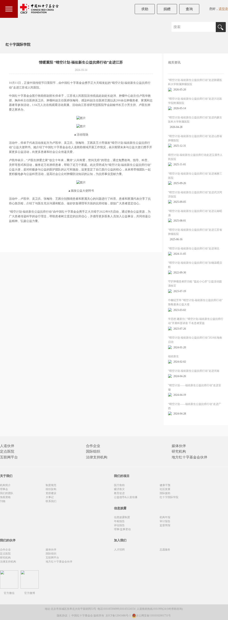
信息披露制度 (122, 517)
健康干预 (165, 485)
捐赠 (167, 9)
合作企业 (93, 446)
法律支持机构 (96, 457)
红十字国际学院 (18, 44)
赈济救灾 (119, 489)
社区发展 (165, 489)
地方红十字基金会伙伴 (189, 457)
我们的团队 (6, 493)
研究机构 (179, 451)
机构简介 (5, 485)
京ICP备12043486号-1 (118, 615)
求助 (144, 9)
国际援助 (165, 493)
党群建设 (51, 493)
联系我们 (51, 501)
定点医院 (7, 451)
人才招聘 (119, 549)
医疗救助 (119, 485)
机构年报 (165, 517)
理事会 (4, 489)
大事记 (50, 497)
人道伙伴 (7, 446)
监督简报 (165, 525)
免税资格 (5, 497)
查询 (189, 9)
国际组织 (93, 451)
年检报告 (119, 521)
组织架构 (51, 489)
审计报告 (165, 521)
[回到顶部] (222, 614)
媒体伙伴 (179, 446)
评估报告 (119, 525)
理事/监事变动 (122, 529)
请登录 (223, 8)
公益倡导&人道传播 (125, 497)
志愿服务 (165, 549)
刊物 (2, 501)
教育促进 (119, 493)
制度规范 (51, 485)
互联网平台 (9, 457)
